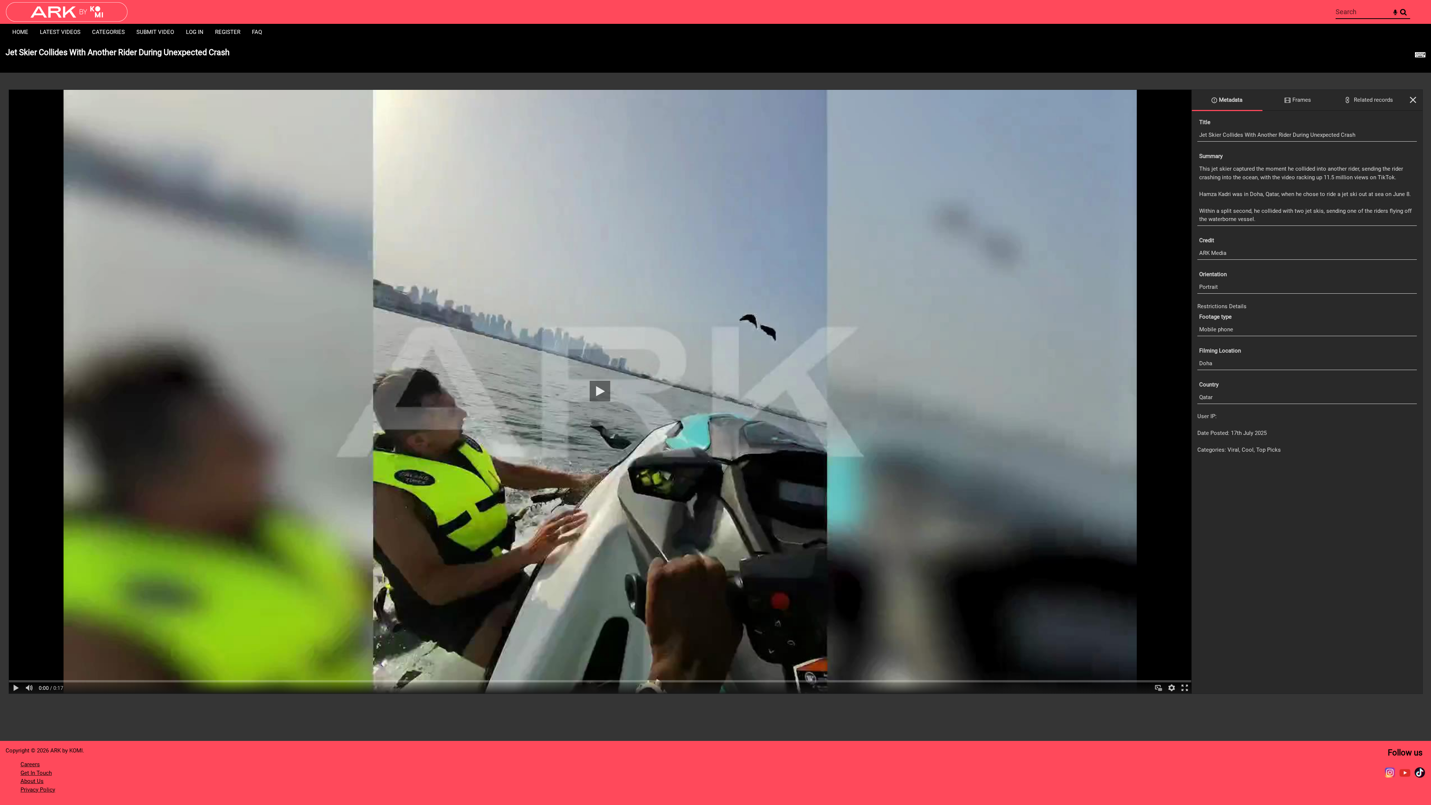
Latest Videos (60, 32)
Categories (108, 32)
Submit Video (155, 32)
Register (227, 32)
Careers (30, 764)
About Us (32, 781)
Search (1403, 12)
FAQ (257, 32)
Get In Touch (36, 773)
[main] (715, 371)
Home (20, 32)
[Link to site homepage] (66, 19)
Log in (194, 32)
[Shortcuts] (1420, 56)
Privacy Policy (37, 789)
